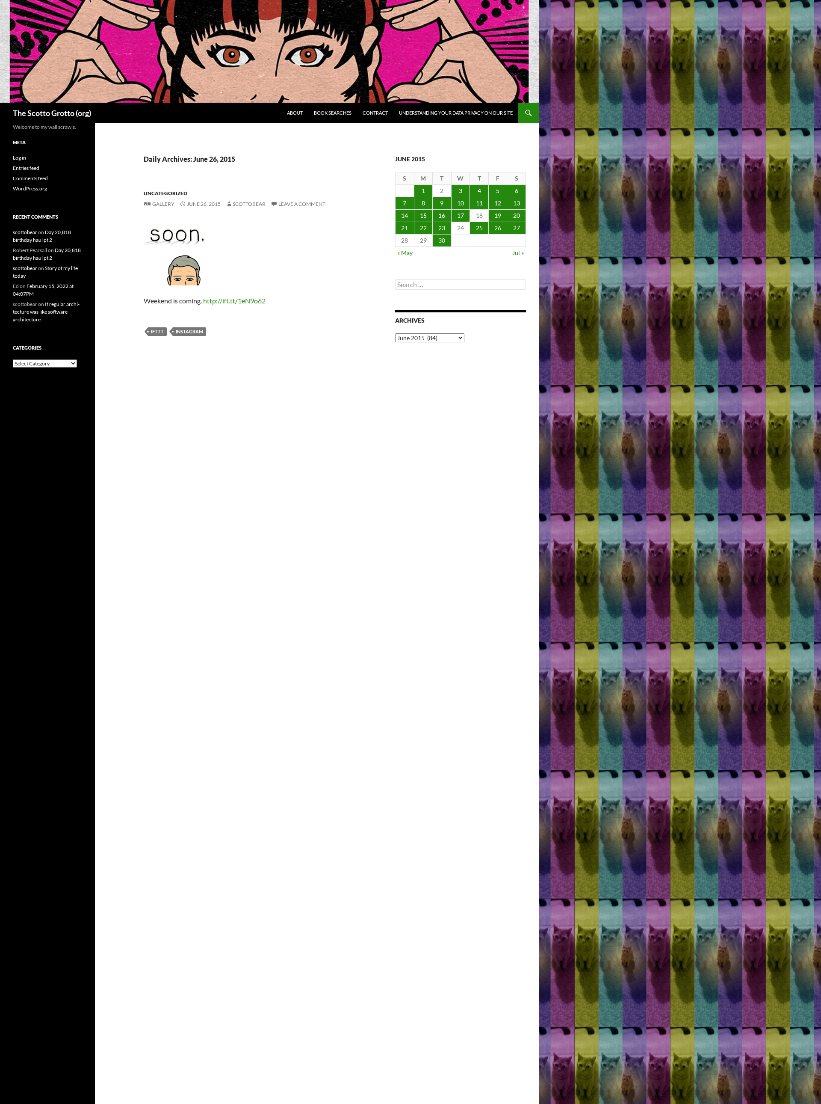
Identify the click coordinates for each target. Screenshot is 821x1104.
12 (497, 203)
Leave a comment (301, 204)
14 (404, 215)
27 (516, 227)
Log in (19, 157)
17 (460, 215)
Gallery (163, 204)
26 (497, 227)
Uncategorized (165, 193)
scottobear (249, 204)
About (295, 113)
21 (404, 227)
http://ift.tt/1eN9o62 (234, 301)
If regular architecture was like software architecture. (46, 312)
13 (516, 203)
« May (405, 252)
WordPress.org (30, 188)
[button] (176, 253)
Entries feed (26, 168)
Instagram (189, 331)
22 (423, 227)
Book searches (332, 113)
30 (441, 240)
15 (423, 215)
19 (497, 215)
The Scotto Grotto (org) (52, 113)
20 (516, 215)
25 (479, 227)
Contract (375, 113)
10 (460, 203)
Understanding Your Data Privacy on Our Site (456, 113)
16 (441, 215)
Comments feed (30, 178)
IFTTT (157, 331)
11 (479, 203)
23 (441, 227)
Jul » (518, 252)
